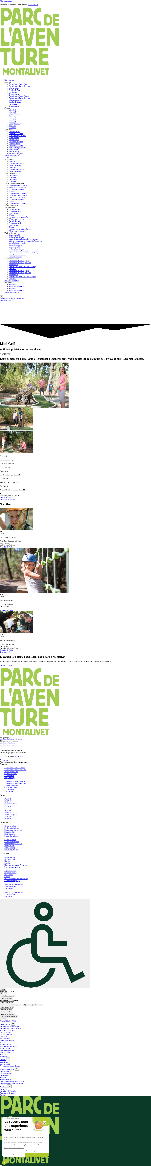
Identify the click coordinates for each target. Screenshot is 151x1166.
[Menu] (1, 1165)
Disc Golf (12, 110)
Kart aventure (13, 92)
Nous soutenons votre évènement (20, 217)
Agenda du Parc (5, 1071)
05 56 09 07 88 (33, 5)
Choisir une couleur (7, 1002)
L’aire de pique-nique (16, 163)
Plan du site (8, 888)
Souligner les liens (7, 1007)
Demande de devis (15, 245)
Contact (2, 1095)
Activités (12, 191)
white (8, 1005)
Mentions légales (10, 886)
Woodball (12, 118)
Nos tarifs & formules (11, 281)
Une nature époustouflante (18, 185)
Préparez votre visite (7, 1069)
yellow (35, 1005)
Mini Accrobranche (15, 88)
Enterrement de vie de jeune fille (20, 263)
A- (1, 993)
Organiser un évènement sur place (12, 1081)
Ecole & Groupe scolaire (17, 243)
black (2, 1005)
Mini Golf (12, 112)
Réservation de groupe (17, 219)
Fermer (3, 989)
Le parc (7, 157)
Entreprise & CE (14, 235)
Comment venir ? (15, 211)
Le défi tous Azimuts (16, 134)
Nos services (13, 213)
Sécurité (11, 215)
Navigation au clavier (7, 996)
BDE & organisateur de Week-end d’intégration (25, 241)
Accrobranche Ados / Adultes (19, 84)
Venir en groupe (5, 1079)
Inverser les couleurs (7, 1014)
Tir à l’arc (12, 116)
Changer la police (6, 998)
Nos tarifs (12, 285)
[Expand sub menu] (13, 1024)
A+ (5, 993)
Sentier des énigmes (16, 142)
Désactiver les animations (9, 1016)
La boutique (13, 175)
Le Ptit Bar (12, 161)
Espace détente (5, 1064)
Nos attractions (9, 80)
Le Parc (3, 1060)
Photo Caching (14, 140)
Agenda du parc (14, 209)
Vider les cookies (6, 1012)
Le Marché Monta (15, 165)
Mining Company (15, 114)
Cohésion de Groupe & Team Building (22, 267)
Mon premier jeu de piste (17, 136)
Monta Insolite (14, 138)
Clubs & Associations (16, 237)
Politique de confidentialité (13, 884)
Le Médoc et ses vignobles (18, 193)
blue (19, 1005)
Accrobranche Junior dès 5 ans (19, 86)
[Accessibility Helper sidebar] (45, 943)
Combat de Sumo (15, 90)
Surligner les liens (6, 1009)
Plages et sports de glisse (17, 187)
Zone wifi (12, 177)
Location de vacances (16, 189)
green (14, 1005)
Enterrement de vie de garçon (19, 261)
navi (41, 1005)
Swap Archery (14, 94)
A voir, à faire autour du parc (10, 1066)
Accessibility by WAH (8, 1021)
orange (29, 1005)
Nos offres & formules (16, 287)
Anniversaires (13, 265)
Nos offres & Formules (8, 1091)
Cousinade (12, 269)
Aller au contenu (6, 1)
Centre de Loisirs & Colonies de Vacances (23, 239)
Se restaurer (4, 1062)
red (24, 1005)
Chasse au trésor (14, 132)
